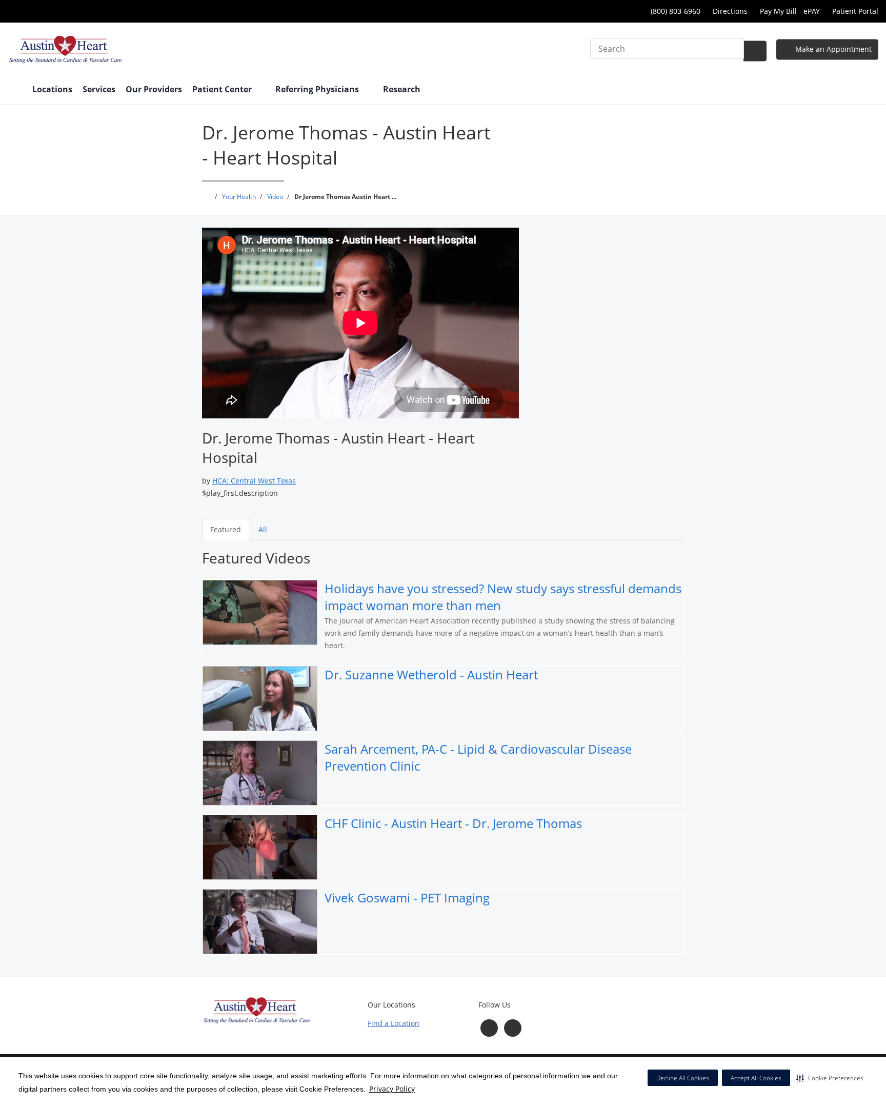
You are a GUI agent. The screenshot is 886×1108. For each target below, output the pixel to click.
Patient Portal (855, 11)
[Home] (15, 90)
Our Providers (154, 89)
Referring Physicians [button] (318, 89)
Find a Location (393, 1023)
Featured (225, 529)
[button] (829, 1078)
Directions (730, 11)
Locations (52, 89)
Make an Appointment (832, 49)
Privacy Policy (392, 1089)
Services (99, 89)
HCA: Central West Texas (254, 481)
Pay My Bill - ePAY (790, 11)
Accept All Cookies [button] (756, 1078)
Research (401, 89)
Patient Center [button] (223, 89)
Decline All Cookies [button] (682, 1078)
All (262, 529)
